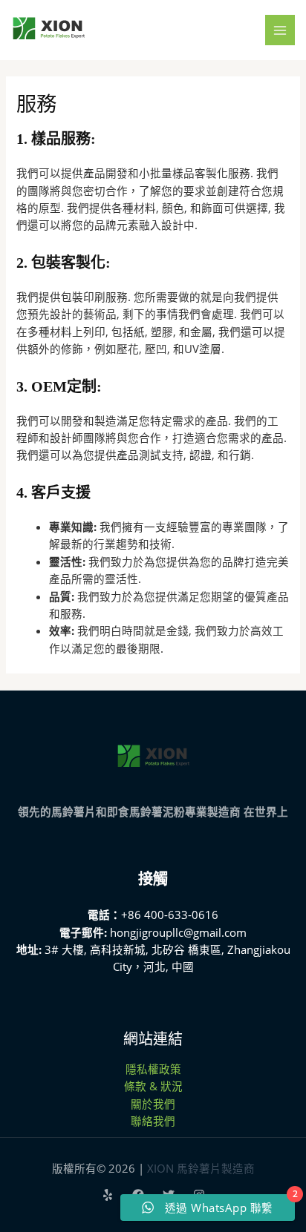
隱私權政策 (153, 1068)
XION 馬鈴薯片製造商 (201, 1168)
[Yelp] (108, 1195)
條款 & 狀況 (153, 1085)
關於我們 (153, 1103)
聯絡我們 (153, 1120)
